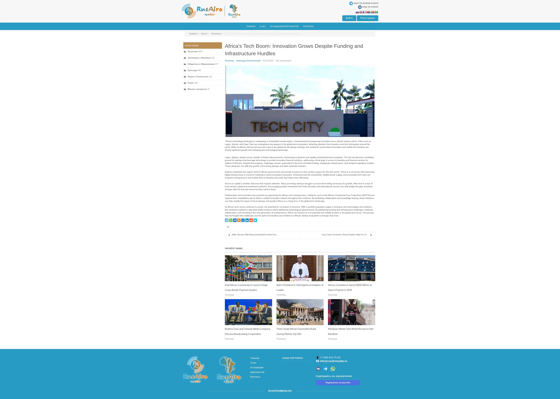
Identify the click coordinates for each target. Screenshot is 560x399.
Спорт (191, 83)
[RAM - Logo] (195, 369)
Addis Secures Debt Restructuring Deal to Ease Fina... (255, 235)
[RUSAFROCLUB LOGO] (229, 370)
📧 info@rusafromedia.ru (331, 361)
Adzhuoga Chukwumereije (248, 60)
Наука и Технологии (198, 76)
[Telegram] (226, 220)
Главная (193, 33)
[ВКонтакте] (235, 220)
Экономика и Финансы (199, 58)
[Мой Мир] (243, 220)
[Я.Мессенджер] (255, 220)
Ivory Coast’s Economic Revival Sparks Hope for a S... (345, 235)
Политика (215, 33)
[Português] (372, 12)
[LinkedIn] (247, 220)
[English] (361, 12)
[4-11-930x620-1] (300, 101)
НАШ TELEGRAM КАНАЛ (365, 3)
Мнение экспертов (197, 89)
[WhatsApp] (230, 220)
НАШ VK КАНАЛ (370, 7)
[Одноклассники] (239, 220)
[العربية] (376, 12)
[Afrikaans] (369, 12)
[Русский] (357, 12)
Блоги (204, 33)
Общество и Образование (201, 64)
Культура (192, 70)
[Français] (365, 12)
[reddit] (251, 220)
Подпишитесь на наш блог (338, 383)
